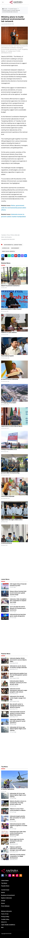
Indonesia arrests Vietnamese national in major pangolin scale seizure (18, 690)
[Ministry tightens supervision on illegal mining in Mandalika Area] (14, 439)
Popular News (5, 653)
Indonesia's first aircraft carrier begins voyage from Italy (18, 698)
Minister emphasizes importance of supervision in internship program (12, 425)
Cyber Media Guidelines (8, 924)
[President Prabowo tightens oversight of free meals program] (14, 346)
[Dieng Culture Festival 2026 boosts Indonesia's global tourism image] (5, 593)
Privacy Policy (5, 916)
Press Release (5, 906)
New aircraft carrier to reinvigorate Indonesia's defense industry (17, 705)
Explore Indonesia (6, 898)
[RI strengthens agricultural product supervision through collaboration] (14, 510)
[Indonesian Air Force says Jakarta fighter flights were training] (5, 729)
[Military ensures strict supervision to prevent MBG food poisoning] (14, 463)
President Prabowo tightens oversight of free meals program (14, 355)
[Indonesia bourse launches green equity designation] (5, 616)
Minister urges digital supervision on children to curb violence (12, 331)
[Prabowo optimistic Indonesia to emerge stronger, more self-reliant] (5, 849)
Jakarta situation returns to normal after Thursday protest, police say (18, 802)
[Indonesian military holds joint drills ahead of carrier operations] (5, 721)
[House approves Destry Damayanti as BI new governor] (5, 841)
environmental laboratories (13, 244)
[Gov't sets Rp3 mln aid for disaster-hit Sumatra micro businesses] (5, 609)
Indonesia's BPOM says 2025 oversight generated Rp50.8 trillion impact (13, 308)
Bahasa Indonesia (6, 911)
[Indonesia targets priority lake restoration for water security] (5, 818)
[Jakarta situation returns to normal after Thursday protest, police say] (5, 803)
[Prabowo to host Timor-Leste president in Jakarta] (5, 811)
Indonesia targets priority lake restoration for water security (17, 818)
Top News (4, 766)
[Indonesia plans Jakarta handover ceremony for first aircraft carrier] (5, 683)
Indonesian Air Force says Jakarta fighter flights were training (18, 729)
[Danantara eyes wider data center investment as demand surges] (5, 834)
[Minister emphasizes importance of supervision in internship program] (14, 416)
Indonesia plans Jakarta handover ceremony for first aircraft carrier (18, 682)
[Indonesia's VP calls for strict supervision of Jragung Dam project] (14, 393)
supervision (5, 248)
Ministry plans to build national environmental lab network (11, 11)
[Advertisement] (14, 562)
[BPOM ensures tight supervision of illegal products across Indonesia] (14, 369)
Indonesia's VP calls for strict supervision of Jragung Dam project (14, 401)
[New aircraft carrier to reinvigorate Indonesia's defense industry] (5, 706)
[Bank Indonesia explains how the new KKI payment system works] (5, 675)
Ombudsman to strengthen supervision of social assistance (14, 542)
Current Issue (13, 8)
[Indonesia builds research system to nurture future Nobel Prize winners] (5, 714)
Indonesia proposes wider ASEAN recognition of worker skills (18, 825)
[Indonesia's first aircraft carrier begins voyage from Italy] (5, 698)
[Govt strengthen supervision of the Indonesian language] (14, 486)
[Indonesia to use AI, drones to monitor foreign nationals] (5, 668)
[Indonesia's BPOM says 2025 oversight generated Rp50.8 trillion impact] (14, 299)
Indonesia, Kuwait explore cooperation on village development (17, 856)
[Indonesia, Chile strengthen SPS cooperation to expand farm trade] (5, 601)
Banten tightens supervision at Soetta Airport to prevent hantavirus (13, 284)
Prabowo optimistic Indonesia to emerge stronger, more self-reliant (18, 848)
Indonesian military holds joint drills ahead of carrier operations (17, 721)
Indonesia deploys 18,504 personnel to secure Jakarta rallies (18, 660)
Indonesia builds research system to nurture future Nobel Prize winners (17, 713)
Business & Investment (8, 895)
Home (6, 8)
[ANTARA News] (16, 2)
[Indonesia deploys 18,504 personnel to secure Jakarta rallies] (5, 660)
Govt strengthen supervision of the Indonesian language (12, 495)
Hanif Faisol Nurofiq (8, 251)
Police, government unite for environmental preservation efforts (13, 208)
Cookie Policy (5, 919)
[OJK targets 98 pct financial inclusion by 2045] (5, 586)
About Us (4, 922)
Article (3, 900)
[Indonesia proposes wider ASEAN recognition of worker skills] (5, 826)
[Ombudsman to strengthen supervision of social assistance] (14, 533)
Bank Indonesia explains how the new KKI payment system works (18, 675)
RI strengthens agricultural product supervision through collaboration (12, 518)
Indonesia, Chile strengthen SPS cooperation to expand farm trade (18, 600)
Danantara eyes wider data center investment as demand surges (18, 833)
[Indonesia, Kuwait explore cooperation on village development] (5, 857)
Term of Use (4, 914)
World (3, 892)
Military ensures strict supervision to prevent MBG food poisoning (12, 472)
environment (15, 248)
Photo (3, 903)
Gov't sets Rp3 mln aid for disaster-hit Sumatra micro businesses (18, 608)
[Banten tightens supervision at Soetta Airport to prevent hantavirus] (14, 275)
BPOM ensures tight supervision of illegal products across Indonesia (14, 378)
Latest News (5, 579)
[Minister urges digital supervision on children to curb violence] (14, 322)
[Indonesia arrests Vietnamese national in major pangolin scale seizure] (5, 691)
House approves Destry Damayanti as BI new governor (17, 841)
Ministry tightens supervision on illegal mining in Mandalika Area (13, 448)
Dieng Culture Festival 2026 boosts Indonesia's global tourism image (18, 593)
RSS (2, 927)
